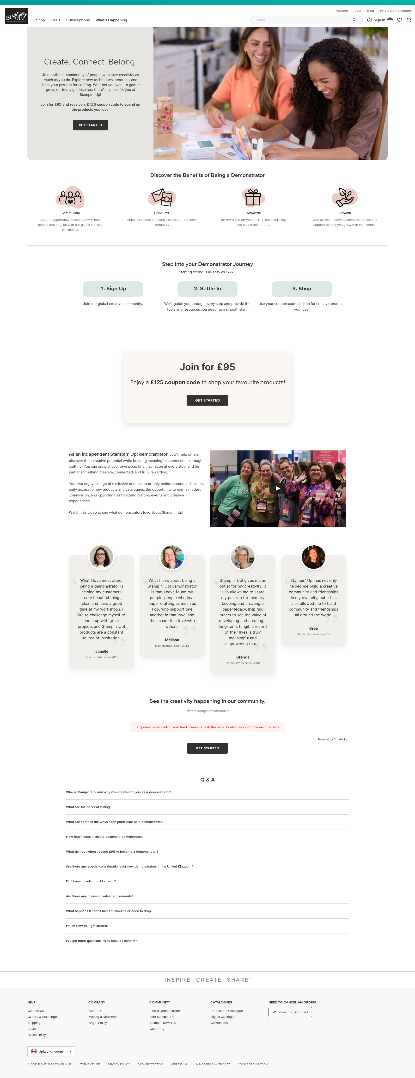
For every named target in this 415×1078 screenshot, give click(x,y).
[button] (390, 20)
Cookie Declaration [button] (253, 1064)
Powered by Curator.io (332, 739)
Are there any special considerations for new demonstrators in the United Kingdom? (129, 866)
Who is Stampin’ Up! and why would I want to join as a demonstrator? (118, 792)
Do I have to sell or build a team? (91, 881)
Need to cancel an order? (292, 1002)
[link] (400, 20)
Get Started (90, 125)
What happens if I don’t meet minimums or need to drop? (109, 911)
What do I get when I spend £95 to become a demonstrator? (112, 851)
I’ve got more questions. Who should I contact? (101, 941)
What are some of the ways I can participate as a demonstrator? (115, 822)
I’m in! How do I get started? (87, 926)
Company (96, 1002)
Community (159, 1002)
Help (31, 1002)
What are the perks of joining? (88, 807)
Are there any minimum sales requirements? (99, 896)
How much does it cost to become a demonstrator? (105, 837)
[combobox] (306, 20)
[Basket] (409, 20)
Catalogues (221, 1002)
